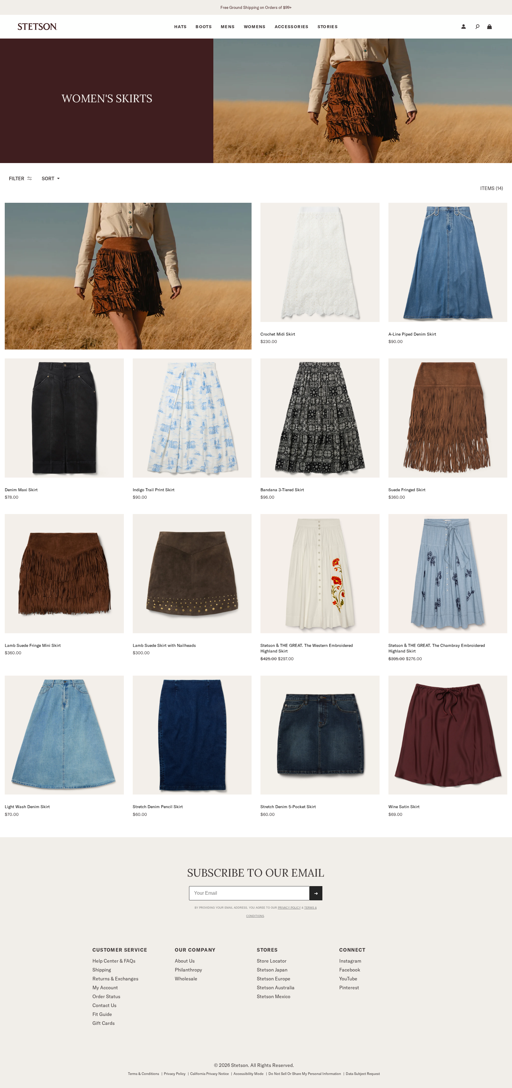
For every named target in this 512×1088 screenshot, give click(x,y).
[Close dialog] (366, 485)
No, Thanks (314, 617)
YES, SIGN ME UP (314, 600)
